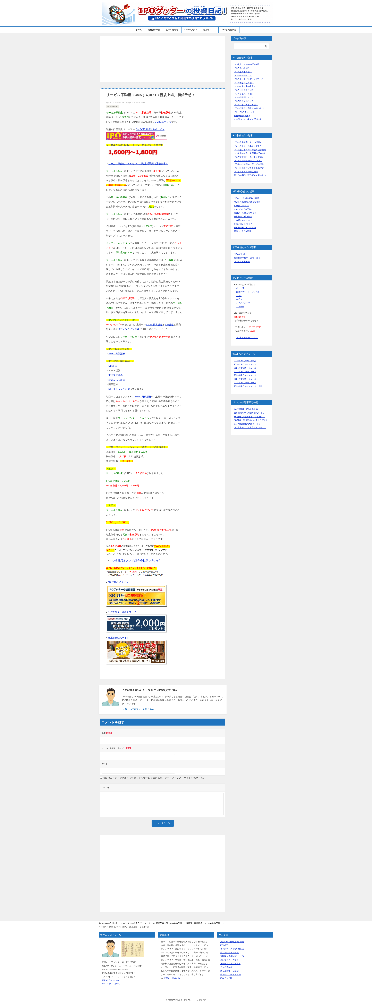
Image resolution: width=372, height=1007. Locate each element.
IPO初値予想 (112, 106)
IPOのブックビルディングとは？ (249, 79)
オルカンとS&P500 (243, 209)
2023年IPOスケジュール (245, 375)
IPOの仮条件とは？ (243, 75)
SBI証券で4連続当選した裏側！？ (249, 416)
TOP (124, 923)
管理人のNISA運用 (242, 231)
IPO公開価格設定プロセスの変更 (249, 168)
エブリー (240, 306)
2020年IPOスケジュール (245, 364)
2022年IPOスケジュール (245, 371)
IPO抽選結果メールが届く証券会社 (250, 150)
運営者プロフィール (111, 980)
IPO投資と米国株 (242, 261)
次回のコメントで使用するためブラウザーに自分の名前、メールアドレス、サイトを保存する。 (154, 778)
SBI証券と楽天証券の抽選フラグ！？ (251, 420)
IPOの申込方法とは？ (244, 83)
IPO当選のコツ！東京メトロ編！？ (250, 427)
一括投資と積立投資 (243, 216)
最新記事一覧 (154, 29)
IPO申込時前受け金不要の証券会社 (250, 153)
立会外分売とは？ (242, 116)
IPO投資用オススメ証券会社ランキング (135, 560)
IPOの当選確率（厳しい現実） (248, 142)
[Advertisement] (162, 59)
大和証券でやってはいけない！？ (249, 413)
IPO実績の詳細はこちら (247, 337)
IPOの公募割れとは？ (244, 97)
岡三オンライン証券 (129, 329)
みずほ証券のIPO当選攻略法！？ (249, 409)
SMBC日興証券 (163, 122)
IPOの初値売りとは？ (244, 94)
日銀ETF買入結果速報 (230, 963)
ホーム (139, 29)
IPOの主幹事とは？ (243, 71)
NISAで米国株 (240, 254)
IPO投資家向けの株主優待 (246, 171)
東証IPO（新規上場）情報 (232, 941)
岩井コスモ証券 (116, 380)
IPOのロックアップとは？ (246, 104)
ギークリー (241, 288)
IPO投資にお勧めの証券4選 (246, 64)
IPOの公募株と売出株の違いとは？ (250, 108)
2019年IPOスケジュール (245, 360)
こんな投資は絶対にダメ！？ (247, 424)
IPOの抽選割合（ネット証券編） (249, 157)
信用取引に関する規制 (230, 974)
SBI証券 (169, 324)
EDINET (224, 945)
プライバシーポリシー (112, 984)
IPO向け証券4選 (228, 29)
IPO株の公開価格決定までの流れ (249, 164)
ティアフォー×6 (243, 303)
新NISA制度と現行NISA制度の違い (250, 175)
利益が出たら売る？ (243, 224)
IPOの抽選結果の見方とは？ (247, 86)
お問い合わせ (172, 29)
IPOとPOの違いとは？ (244, 112)
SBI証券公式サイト (118, 582)
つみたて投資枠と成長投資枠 (247, 202)
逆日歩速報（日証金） (230, 971)
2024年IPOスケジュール (245, 379)
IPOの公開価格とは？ (244, 90)
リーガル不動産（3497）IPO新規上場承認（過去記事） (138, 163)
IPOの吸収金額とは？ (244, 101)
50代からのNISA (241, 205)
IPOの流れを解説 (242, 68)
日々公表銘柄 (226, 967)
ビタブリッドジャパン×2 (247, 292)
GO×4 (239, 295)
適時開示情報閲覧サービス (232, 956)
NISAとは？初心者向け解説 (246, 198)
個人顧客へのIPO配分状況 (232, 949)
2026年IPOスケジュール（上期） (249, 386)
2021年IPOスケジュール (245, 368)
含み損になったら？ (243, 220)
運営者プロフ (209, 29)
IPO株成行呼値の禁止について (248, 160)
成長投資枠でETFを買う (245, 227)
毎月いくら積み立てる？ (245, 213)
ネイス (239, 299)
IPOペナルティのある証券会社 (248, 146)
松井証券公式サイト (118, 637)
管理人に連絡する (172, 978)
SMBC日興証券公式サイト (150, 129)
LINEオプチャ (190, 29)
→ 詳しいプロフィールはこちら (138, 709)
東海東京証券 (115, 375)
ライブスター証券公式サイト (123, 612)
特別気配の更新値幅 (229, 952)
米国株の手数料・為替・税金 (247, 258)
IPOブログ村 (226, 978)
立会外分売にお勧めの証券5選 (248, 119)
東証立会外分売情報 (229, 960)
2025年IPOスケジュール (245, 382)
